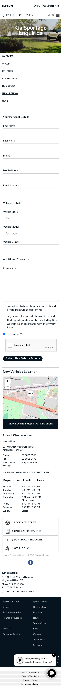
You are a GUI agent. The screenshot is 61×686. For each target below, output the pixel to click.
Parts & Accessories (12, 612)
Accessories (9, 78)
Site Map (37, 645)
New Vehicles (18, 555)
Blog (35, 629)
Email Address (11, 185)
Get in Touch (22, 548)
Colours (7, 71)
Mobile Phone (10, 170)
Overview (7, 56)
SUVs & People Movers (38, 555)
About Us (7, 629)
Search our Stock (11, 602)
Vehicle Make (10, 212)
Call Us (10, 15)
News (35, 618)
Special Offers (40, 602)
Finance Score (30, 680)
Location (28, 15)
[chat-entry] (51, 673)
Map (7, 591)
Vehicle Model (11, 226)
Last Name (9, 140)
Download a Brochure (28, 540)
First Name (9, 125)
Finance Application (30, 684)
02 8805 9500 (29, 455)
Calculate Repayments (27, 531)
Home (6, 555)
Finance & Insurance (12, 618)
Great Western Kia (46, 5)
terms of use (42, 316)
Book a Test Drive (25, 522)
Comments (9, 268)
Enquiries (37, 612)
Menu (51, 15)
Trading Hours (24, 591)
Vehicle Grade (11, 241)
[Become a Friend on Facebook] (30, 562)
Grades (6, 64)
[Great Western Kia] (8, 6)
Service (6, 607)
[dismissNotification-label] (54, 655)
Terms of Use (39, 623)
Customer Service (11, 634)
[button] (30, 394)
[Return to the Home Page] (6, 660)
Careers (37, 634)
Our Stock (8, 86)
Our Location (39, 607)
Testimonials (39, 640)
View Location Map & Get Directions (30, 423)
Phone (6, 155)
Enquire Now (10, 93)
